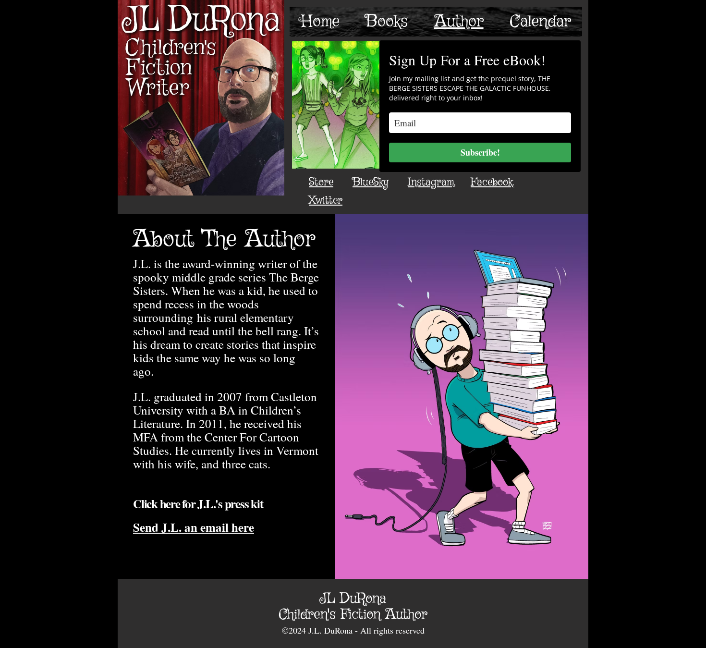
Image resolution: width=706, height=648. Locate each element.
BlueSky (371, 182)
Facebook (491, 182)
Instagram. (431, 182)
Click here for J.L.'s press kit (198, 504)
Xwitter (325, 200)
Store (321, 182)
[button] (386, 22)
